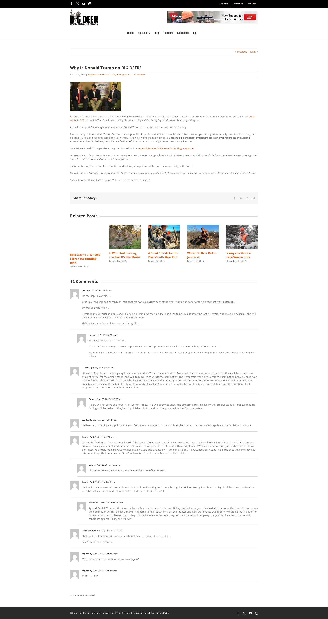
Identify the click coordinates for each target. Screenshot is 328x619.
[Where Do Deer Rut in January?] (203, 226)
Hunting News (123, 74)
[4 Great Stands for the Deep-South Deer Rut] (164, 226)
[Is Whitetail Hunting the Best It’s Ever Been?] (125, 226)
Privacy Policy (162, 612)
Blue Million (148, 612)
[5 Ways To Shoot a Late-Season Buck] (242, 226)
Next (253, 51)
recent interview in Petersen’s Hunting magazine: (166, 148)
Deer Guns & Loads (106, 74)
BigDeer (92, 74)
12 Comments (139, 74)
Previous (242, 51)
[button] (194, 33)
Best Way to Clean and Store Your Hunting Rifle (85, 259)
